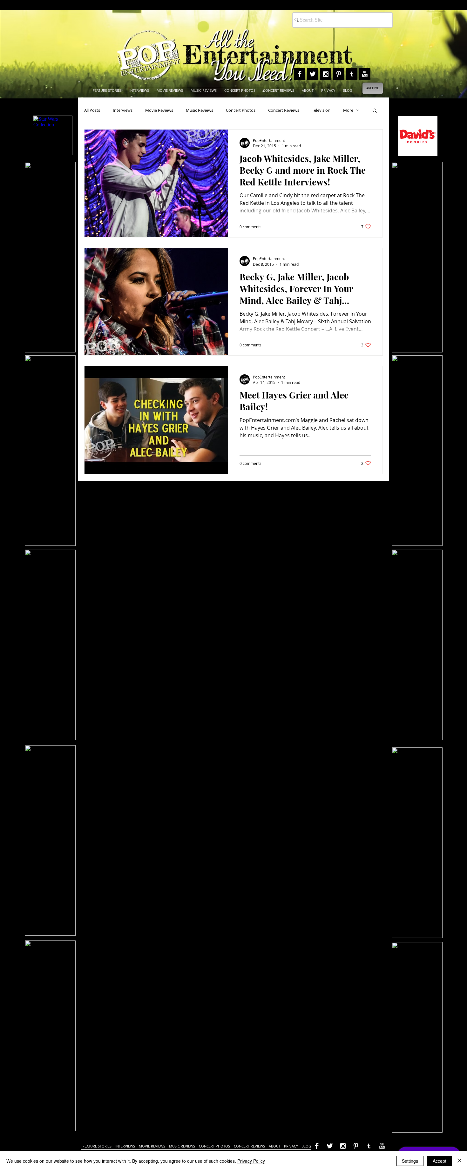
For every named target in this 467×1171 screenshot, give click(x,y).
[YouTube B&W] (364, 74)
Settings (410, 1161)
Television (321, 110)
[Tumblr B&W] (351, 74)
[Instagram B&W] (325, 74)
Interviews (122, 110)
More (348, 110)
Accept (439, 1161)
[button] (375, 111)
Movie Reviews (159, 110)
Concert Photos (240, 110)
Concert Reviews (283, 110)
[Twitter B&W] (312, 74)
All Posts (92, 110)
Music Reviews (199, 110)
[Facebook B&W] (299, 74)
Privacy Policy (251, 1161)
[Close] (459, 1161)
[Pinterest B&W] (338, 74)
